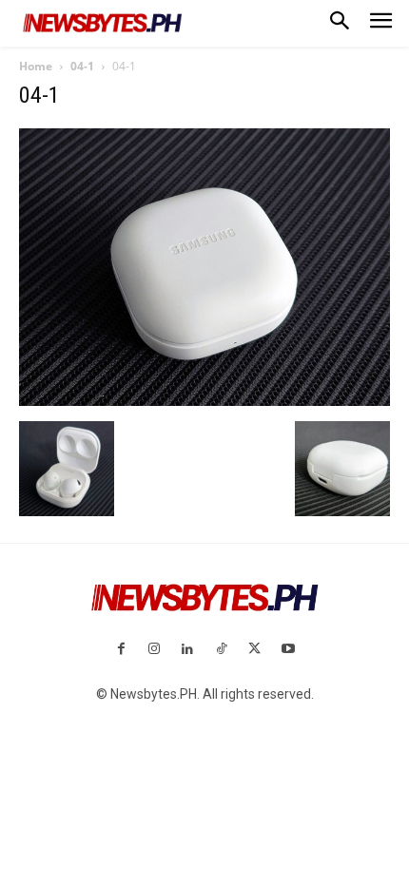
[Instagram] (154, 650)
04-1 (82, 66)
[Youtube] (288, 650)
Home (35, 66)
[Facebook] (120, 650)
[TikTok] (221, 650)
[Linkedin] (188, 650)
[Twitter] (254, 650)
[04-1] (204, 401)
